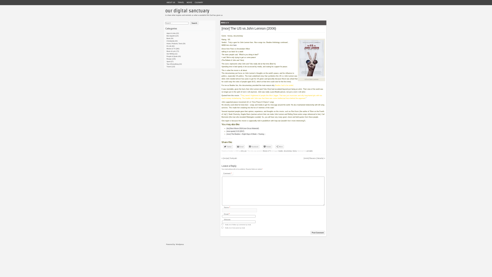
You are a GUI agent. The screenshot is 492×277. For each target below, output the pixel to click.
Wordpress (180, 244)
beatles (281, 151)
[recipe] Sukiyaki (229, 158)
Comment (227, 173)
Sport (168, 61)
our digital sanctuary (187, 10)
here (235, 45)
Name (227, 207)
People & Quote (172, 56)
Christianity (170, 41)
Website (227, 220)
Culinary (199, 2)
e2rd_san (244, 151)
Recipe (169, 59)
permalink (310, 151)
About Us (171, 2)
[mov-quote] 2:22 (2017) (235, 131)
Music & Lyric (171, 51)
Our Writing (170, 54)
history (295, 151)
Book (168, 38)
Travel (181, 2)
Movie (189, 2)
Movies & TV (225, 23)
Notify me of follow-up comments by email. (238, 224)
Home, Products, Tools (174, 43)
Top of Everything (173, 64)
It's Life (169, 46)
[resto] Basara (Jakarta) (314, 158)
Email (227, 214)
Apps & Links (171, 33)
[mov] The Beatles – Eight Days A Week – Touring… (246, 134)
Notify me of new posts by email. (235, 228)
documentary (288, 151)
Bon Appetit (171, 36)
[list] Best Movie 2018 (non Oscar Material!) (243, 128)
